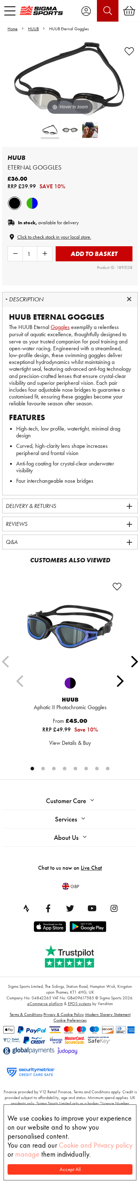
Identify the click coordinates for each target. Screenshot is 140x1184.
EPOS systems (79, 1004)
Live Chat (91, 868)
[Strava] (26, 908)
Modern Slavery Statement (108, 1014)
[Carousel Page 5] (75, 768)
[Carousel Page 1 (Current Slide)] (32, 768)
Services (66, 819)
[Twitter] (70, 908)
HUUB (33, 29)
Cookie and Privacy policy (95, 1145)
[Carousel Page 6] (86, 768)
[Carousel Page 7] (97, 768)
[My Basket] (129, 11)
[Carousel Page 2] (43, 768)
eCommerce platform (45, 1004)
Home (13, 29)
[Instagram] (113, 908)
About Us (66, 837)
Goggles (60, 327)
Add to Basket (94, 253)
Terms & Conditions (26, 1014)
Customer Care (66, 800)
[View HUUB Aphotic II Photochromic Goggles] (70, 627)
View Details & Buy (70, 743)
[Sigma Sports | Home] (41, 10)
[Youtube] (92, 908)
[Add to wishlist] (129, 51)
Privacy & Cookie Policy (63, 1014)
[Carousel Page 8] (107, 768)
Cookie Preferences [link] (70, 1020)
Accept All (70, 1169)
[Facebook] (48, 908)
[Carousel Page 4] (64, 768)
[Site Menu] (10, 10)
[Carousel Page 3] (53, 768)
